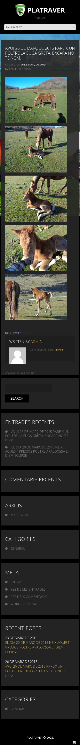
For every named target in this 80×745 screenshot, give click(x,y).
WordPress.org (24, 604)
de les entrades (28, 589)
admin (13, 69)
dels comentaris (28, 596)
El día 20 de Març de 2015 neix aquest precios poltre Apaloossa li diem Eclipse (37, 451)
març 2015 (19, 515)
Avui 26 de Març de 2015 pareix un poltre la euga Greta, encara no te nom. (37, 435)
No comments (15, 333)
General (27, 69)
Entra (15, 582)
